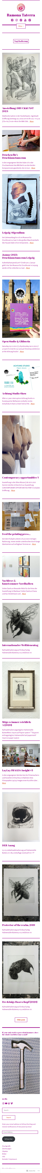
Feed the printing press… (16, 534)
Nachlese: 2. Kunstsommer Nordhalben (17, 582)
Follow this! (9, 1139)
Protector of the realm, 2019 (18, 925)
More (32, 121)
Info (3, 1156)
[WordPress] (9, 1103)
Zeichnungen (6, 1149)
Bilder (4, 1154)
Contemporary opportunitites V (20, 477)
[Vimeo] (11, 1103)
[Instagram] (3, 1103)
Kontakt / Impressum (9, 1159)
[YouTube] (6, 1103)
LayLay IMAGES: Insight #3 (17, 770)
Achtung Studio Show (14, 393)
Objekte (5, 1151)
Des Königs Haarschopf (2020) (19, 1002)
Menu (20, 26)
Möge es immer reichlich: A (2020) (16, 723)
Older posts (21, 1020)
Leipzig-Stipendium (13, 232)
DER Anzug (8, 845)
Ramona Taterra (21, 15)
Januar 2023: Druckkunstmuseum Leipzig (18, 256)
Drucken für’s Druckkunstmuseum (14, 156)
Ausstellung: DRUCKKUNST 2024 (18, 110)
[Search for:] (21, 1110)
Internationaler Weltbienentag (20, 645)
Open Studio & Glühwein (16, 341)
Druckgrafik (6, 1146)
